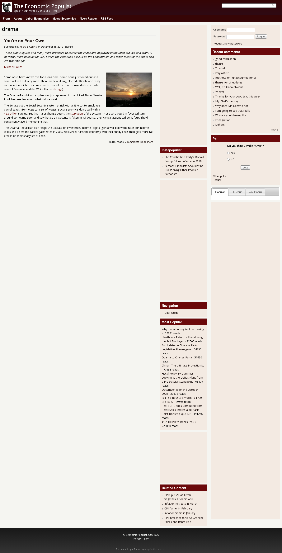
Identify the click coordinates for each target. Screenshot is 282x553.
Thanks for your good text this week (237, 96)
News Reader (88, 18)
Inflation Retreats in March (180, 503)
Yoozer (219, 92)
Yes (232, 152)
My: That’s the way (226, 101)
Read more (146, 142)
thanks (219, 63)
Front (6, 18)
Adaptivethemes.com (155, 549)
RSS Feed (107, 18)
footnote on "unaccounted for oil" (236, 77)
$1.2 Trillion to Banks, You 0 (179, 422)
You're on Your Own (24, 40)
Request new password (228, 43)
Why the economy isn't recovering (183, 329)
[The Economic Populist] (7, 11)
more (274, 129)
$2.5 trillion (10, 113)
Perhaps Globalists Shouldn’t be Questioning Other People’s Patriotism (183, 170)
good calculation (225, 59)
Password (219, 36)
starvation (76, 113)
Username (219, 29)
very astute (222, 73)
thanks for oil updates (228, 82)
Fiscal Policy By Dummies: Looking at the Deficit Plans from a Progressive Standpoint (182, 377)
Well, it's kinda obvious (229, 87)
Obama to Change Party (177, 357)
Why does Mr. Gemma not (231, 106)
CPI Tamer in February (178, 508)
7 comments (132, 142)
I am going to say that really (232, 110)
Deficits (220, 124)
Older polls (219, 176)
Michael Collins (28, 46)
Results (217, 180)
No (232, 159)
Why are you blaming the (230, 115)
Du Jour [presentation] (237, 192)
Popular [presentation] (220, 192)
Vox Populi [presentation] (255, 192)
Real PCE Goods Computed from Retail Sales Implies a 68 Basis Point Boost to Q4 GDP (182, 410)
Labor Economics (37, 18)
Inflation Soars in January (179, 513)
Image (58, 89)
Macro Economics (64, 18)
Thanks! (220, 68)
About (18, 18)
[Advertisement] (177, 84)
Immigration (222, 120)
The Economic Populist (43, 6)
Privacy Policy (141, 538)
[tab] (220, 192)
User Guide (171, 312)
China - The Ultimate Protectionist (183, 365)
